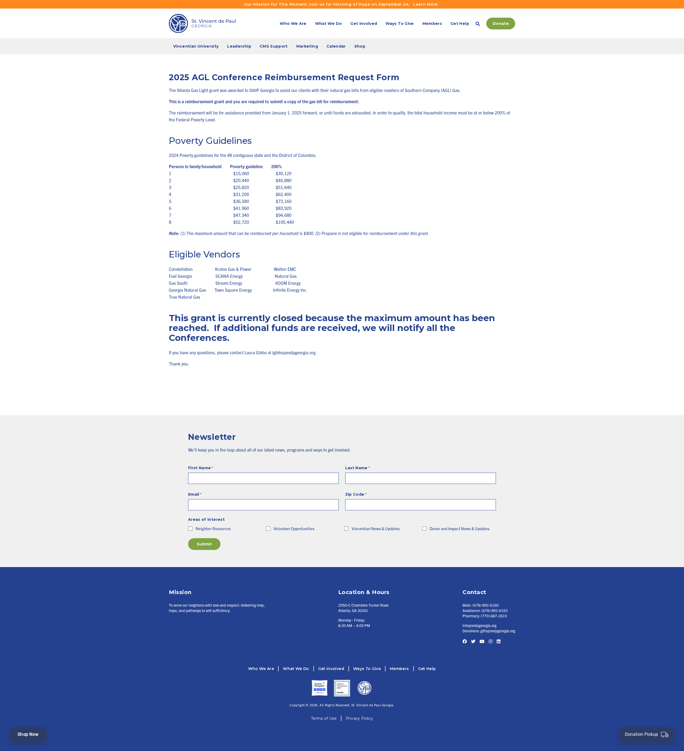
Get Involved (363, 23)
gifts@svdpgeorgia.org (497, 630)
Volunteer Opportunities (294, 528)
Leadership (239, 46)
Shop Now (28, 734)
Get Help (459, 23)
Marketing (307, 46)
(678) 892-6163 (494, 610)
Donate (501, 23)
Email (194, 494)
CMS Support (274, 46)
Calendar (336, 46)
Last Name (357, 467)
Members (432, 23)
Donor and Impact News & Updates (459, 528)
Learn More (425, 4)
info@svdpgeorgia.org (479, 625)
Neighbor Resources (213, 528)
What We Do (328, 23)
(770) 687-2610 (494, 615)
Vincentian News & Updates (376, 528)
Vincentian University (196, 46)
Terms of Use (324, 718)
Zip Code (356, 494)
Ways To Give (400, 23)
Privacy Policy (359, 718)
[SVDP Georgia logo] (202, 23)
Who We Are (293, 23)
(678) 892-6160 (485, 605)
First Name (200, 467)
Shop (359, 46)
